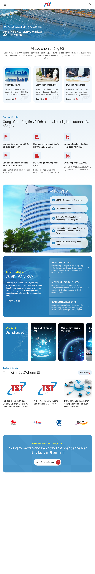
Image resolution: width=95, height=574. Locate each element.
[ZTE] (36, 422)
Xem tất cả (84, 373)
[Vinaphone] (58, 422)
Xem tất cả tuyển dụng (45, 462)
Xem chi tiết (9, 99)
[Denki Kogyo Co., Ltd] (13, 422)
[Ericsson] (81, 422)
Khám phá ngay (11, 301)
